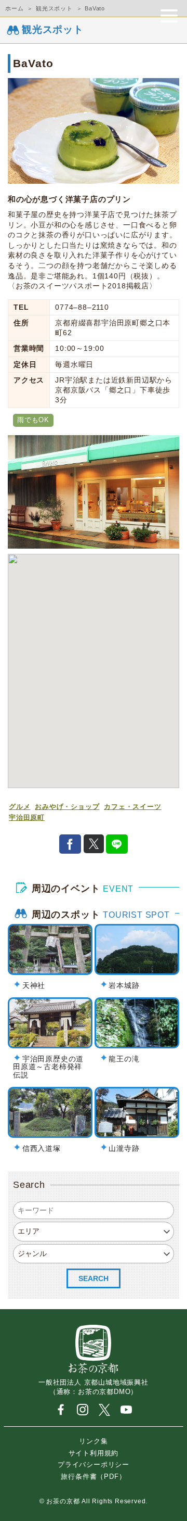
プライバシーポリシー (93, 1464)
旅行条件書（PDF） (93, 1476)
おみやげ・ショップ (67, 806)
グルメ (19, 806)
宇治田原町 (27, 817)
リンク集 (93, 1441)
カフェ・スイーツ (132, 806)
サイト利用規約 (94, 1452)
